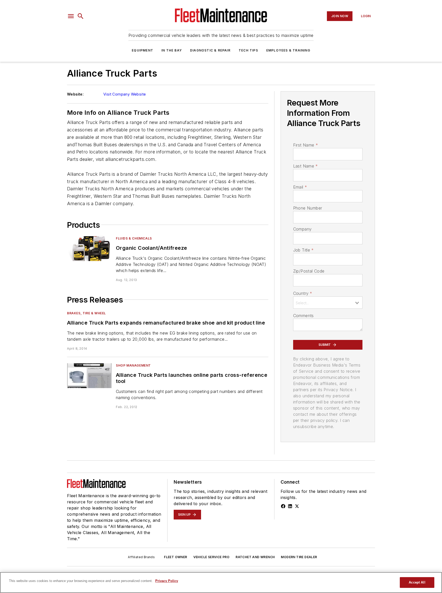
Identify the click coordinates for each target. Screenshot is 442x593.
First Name (305, 145)
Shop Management (133, 365)
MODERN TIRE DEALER (299, 557)
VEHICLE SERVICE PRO (211, 557)
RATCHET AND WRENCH (255, 557)
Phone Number (307, 208)
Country (302, 293)
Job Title (303, 250)
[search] (80, 16)
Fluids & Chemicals (134, 238)
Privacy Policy (166, 581)
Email (300, 187)
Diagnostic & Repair (210, 50)
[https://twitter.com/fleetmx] (297, 506)
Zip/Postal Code (309, 271)
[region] (221, 582)
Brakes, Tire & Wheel (86, 313)
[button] (71, 16)
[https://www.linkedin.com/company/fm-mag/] (290, 506)
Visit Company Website (124, 94)
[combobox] (327, 302)
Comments (303, 315)
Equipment (142, 50)
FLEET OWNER (175, 557)
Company (302, 229)
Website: (75, 94)
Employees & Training (288, 50)
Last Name (305, 166)
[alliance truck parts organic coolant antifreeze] (89, 248)
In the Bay (171, 50)
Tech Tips (248, 50)
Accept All (417, 582)
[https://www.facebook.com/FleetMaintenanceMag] (283, 506)
